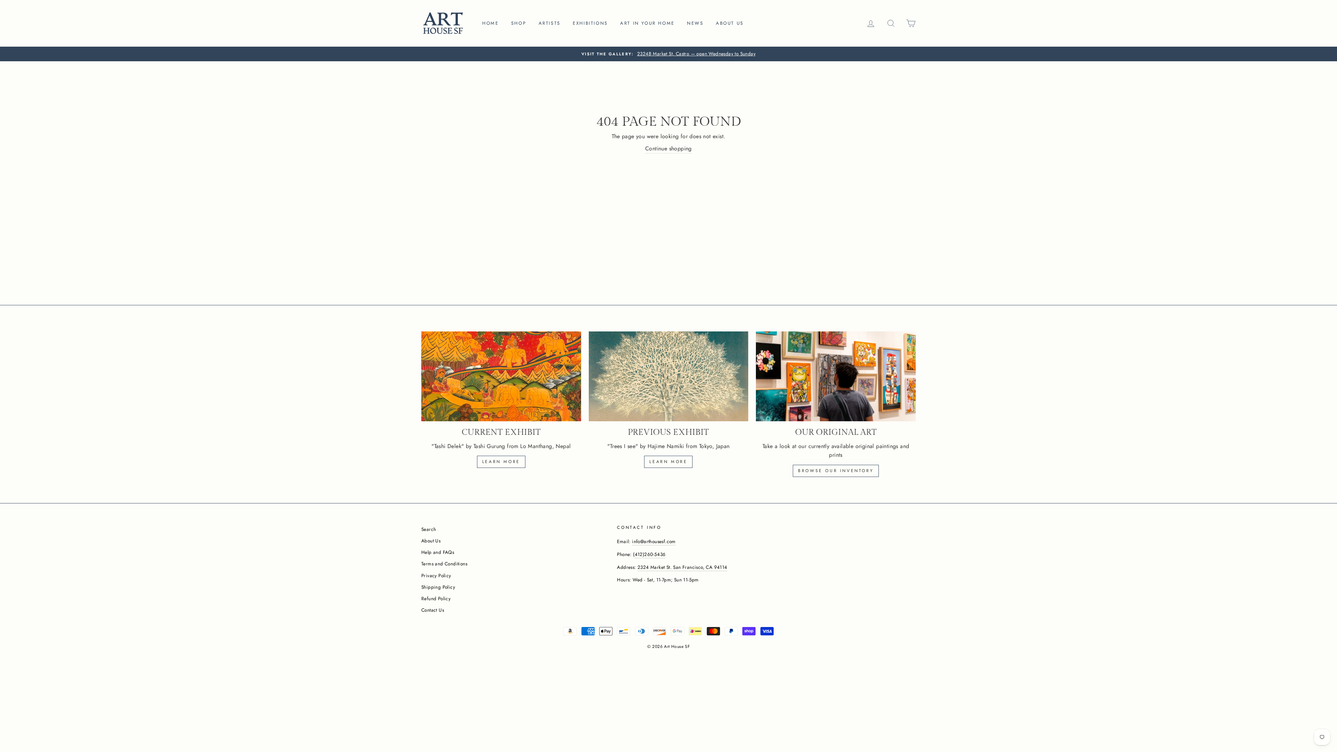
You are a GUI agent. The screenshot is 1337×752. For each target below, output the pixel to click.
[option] (668, 54)
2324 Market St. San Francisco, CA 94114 (682, 567)
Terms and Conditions (444, 563)
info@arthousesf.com (654, 541)
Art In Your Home (647, 23)
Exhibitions (590, 23)
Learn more (501, 462)
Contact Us (432, 609)
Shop (518, 23)
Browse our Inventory (836, 471)
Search (428, 529)
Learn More (668, 462)
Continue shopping (668, 148)
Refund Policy (436, 598)
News (695, 23)
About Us (430, 540)
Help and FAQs (437, 552)
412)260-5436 (650, 554)
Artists (550, 23)
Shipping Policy (438, 586)
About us (730, 23)
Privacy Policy (436, 575)
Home (490, 23)
